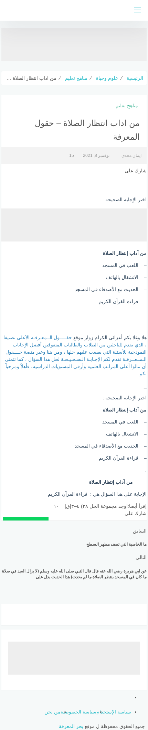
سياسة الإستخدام (113, 712)
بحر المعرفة (71, 726)
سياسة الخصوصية (78, 712)
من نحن (52, 712)
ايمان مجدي (131, 155)
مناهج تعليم (127, 105)
